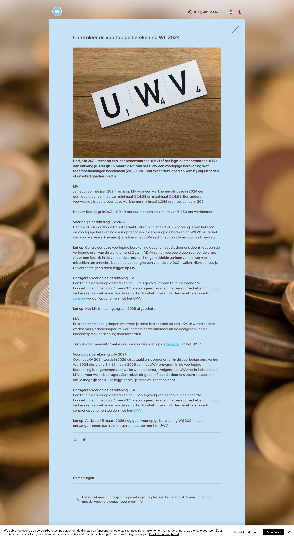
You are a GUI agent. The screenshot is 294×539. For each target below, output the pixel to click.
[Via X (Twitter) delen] (75, 439)
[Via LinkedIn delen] (85, 439)
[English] (239, 12)
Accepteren (274, 532)
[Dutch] (230, 12)
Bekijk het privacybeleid (164, 534)
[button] (57, 11)
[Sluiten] (289, 532)
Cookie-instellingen (245, 532)
